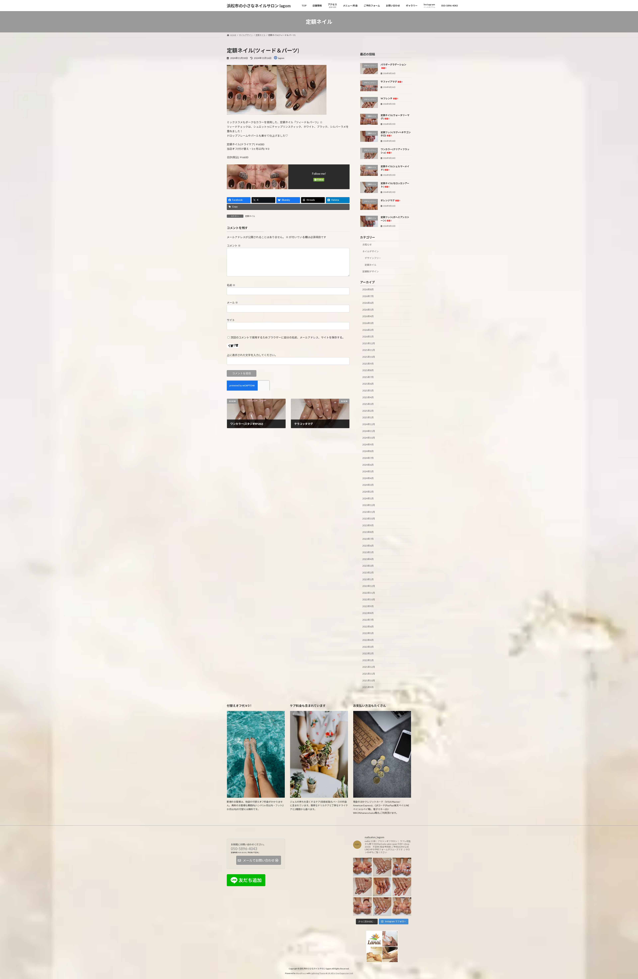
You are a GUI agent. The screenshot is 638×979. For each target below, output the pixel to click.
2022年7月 (368, 619)
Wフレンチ (389, 98)
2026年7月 (368, 296)
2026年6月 (368, 302)
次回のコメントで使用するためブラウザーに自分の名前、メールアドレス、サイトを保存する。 (288, 337)
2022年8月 (368, 613)
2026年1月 (368, 336)
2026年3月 (368, 323)
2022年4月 (368, 640)
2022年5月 (368, 633)
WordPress (301, 973)
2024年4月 (368, 478)
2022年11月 (368, 592)
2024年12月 (368, 424)
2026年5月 (368, 309)
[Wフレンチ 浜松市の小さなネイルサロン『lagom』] (401, 887)
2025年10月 (368, 356)
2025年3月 (368, 404)
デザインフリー (373, 258)
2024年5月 (368, 471)
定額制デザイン (370, 271)
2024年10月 (368, 437)
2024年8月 (368, 451)
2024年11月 (368, 431)
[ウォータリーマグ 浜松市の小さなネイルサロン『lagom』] (401, 867)
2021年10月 (368, 680)
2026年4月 (368, 316)
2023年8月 (368, 532)
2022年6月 (368, 626)
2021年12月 (368, 667)
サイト (231, 320)
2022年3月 (368, 646)
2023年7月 (368, 538)
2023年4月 (368, 559)
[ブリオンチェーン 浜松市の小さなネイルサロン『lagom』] (362, 906)
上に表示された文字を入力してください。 (252, 355)
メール (232, 302)
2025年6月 (368, 383)
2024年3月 (368, 485)
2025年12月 (368, 343)
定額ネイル (250, 216)
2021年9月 (368, 687)
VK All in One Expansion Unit (340, 973)
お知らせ (367, 244)
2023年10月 (368, 518)
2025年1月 (368, 417)
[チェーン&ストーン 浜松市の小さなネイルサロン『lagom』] (382, 867)
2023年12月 (368, 505)
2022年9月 (368, 606)
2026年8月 (368, 289)
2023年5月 (368, 552)
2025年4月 (368, 397)
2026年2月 (368, 329)
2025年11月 (368, 350)
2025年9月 (368, 363)
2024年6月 (368, 464)
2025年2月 (368, 410)
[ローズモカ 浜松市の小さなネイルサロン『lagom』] (401, 906)
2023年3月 (368, 565)
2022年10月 (368, 599)
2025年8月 (368, 370)
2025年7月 (368, 377)
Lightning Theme (318, 973)
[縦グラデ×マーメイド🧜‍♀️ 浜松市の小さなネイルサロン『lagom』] (382, 906)
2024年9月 (368, 444)
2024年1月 (368, 498)
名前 (231, 285)
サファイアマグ (392, 81)
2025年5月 (368, 390)
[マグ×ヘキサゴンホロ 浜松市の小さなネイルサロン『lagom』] (382, 887)
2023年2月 (368, 572)
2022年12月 (368, 586)
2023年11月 (368, 512)
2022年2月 (368, 653)
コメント (234, 245)
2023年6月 (368, 545)
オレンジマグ (390, 200)
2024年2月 (368, 491)
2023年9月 (368, 525)
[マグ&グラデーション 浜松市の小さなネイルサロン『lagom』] (362, 887)
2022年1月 (368, 660)
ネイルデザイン (370, 251)
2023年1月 (368, 579)
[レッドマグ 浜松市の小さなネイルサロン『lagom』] (362, 867)
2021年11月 (368, 673)
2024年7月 (368, 458)
